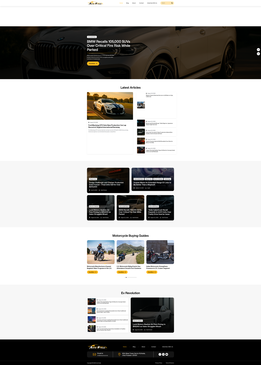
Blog (127, 3)
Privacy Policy (158, 363)
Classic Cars (93, 179)
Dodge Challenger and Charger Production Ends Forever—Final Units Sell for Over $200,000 (106, 185)
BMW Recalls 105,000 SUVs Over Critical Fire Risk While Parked (130, 212)
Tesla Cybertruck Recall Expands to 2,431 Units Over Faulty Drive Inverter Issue (159, 212)
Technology (167, 179)
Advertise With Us (152, 3)
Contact (141, 3)
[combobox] (165, 3)
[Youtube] (166, 354)
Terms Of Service (170, 363)
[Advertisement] (41, 16)
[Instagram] (163, 354)
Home (121, 3)
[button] (258, 53)
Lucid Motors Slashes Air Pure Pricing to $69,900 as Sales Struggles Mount (100, 212)
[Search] (172, 3)
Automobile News (92, 36)
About (134, 3)
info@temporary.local (102, 355)
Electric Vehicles (158, 179)
